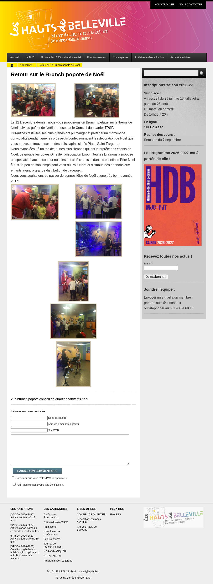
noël (85, 399)
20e (13, 399)
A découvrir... (27, 65)
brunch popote (27, 399)
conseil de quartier (53, 399)
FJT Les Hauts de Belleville (87, 528)
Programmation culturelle (58, 560)
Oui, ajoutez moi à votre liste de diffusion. (40, 484)
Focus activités (52, 539)
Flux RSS (115, 514)
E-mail (148, 263)
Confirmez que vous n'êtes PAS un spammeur (41, 478)
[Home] (173, 517)
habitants (74, 399)
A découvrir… (51, 517)
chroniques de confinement (52, 533)
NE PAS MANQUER (55, 551)
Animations (50, 526)
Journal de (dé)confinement (53, 545)
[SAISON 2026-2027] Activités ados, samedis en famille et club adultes (24, 528)
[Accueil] (12, 64)
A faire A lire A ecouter (56, 522)
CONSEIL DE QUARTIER (91, 514)
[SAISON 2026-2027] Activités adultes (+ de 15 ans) (24, 538)
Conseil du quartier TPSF (94, 128)
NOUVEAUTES (52, 556)
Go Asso (156, 127)
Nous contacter (190, 4)
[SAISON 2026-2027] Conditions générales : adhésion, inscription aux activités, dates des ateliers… (24, 552)
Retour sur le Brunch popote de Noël (58, 74)
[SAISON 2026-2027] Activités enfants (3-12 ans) (22, 517)
